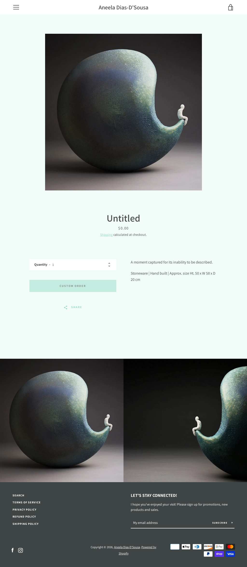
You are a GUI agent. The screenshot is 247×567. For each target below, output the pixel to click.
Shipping (106, 234)
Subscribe (220, 522)
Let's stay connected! (154, 495)
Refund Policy (24, 516)
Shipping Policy (26, 524)
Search (18, 495)
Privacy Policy (24, 509)
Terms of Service (27, 502)
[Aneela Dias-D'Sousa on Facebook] (12, 550)
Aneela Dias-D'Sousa (123, 7)
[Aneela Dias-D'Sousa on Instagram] (20, 550)
